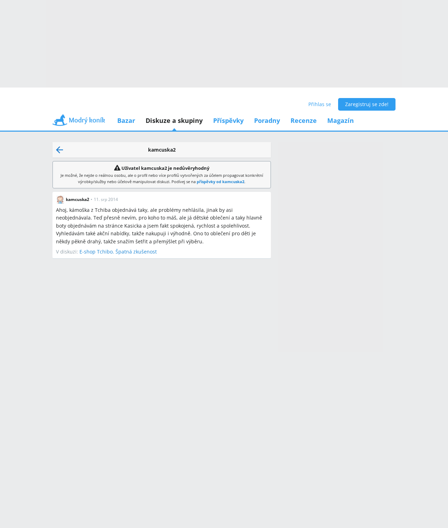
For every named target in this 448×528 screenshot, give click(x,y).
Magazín (340, 120)
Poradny (267, 120)
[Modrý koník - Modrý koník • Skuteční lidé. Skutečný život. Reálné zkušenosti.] (78, 122)
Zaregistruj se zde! (366, 104)
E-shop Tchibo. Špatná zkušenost (118, 251)
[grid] (161, 223)
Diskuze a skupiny (174, 120)
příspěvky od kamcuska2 (220, 181)
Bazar (126, 120)
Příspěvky (228, 120)
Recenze (303, 120)
